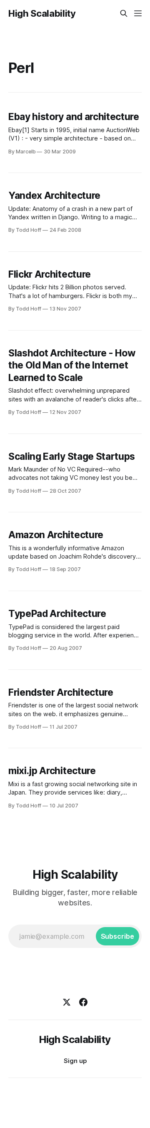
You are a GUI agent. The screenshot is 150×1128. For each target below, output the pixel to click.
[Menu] (138, 13)
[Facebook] (83, 1002)
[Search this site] (123, 13)
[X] (66, 1002)
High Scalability (42, 13)
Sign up (75, 1061)
